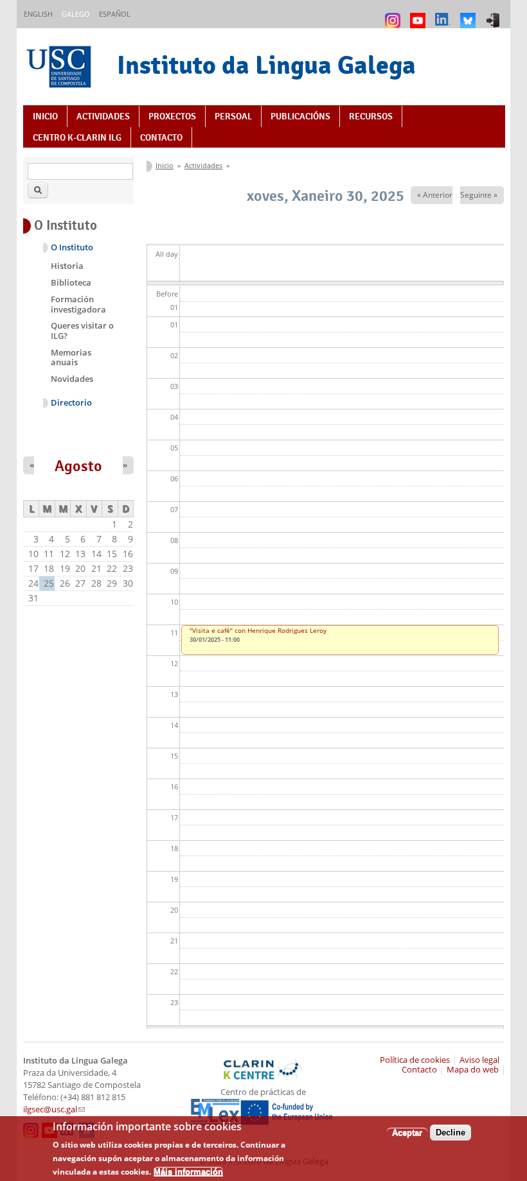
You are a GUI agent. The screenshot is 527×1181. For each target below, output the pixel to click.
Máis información (188, 1172)
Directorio (71, 402)
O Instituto (72, 247)
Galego (76, 14)
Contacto (161, 137)
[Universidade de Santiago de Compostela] (60, 68)
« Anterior (434, 194)
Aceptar (407, 1132)
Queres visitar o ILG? (82, 330)
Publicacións (300, 116)
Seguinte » (478, 194)
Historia (67, 266)
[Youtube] (419, 14)
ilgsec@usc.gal (54, 1109)
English (38, 14)
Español (114, 14)
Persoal (233, 116)
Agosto (78, 466)
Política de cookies (415, 1060)
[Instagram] (394, 14)
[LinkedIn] (444, 14)
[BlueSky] (469, 14)
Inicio (45, 116)
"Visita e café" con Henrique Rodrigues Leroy (258, 630)
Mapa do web (473, 1069)
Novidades (72, 378)
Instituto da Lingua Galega (266, 64)
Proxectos (172, 116)
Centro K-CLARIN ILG (77, 137)
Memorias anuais (71, 357)
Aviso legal (479, 1060)
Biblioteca (71, 282)
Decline (450, 1132)
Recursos (371, 116)
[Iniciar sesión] (494, 14)
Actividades (103, 116)
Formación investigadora (78, 304)
